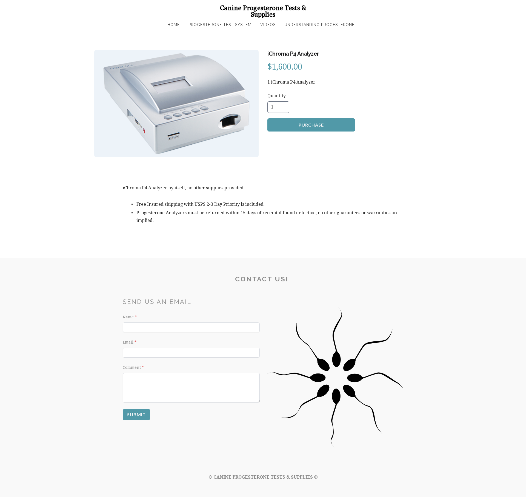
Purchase (311, 124)
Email (128, 342)
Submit (136, 414)
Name (128, 317)
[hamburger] (98, 8)
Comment (132, 367)
